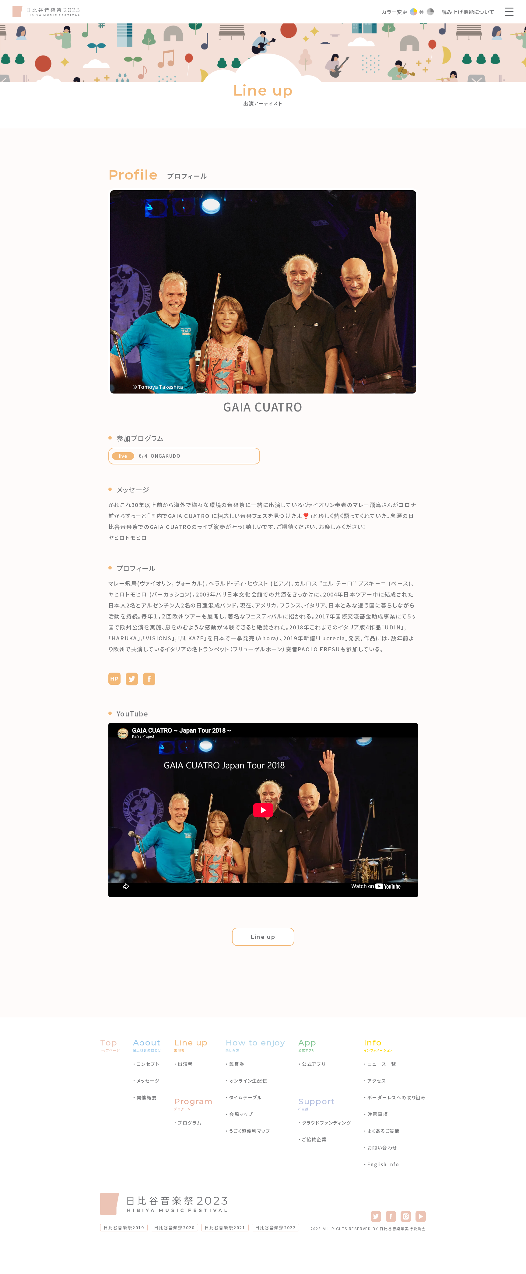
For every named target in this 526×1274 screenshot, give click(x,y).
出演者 (185, 1064)
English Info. (384, 1164)
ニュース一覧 (381, 1064)
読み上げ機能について (468, 12)
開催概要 (147, 1097)
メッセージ (148, 1080)
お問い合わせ (382, 1147)
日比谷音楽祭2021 (225, 1227)
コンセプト (148, 1064)
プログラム (190, 1122)
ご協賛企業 (314, 1139)
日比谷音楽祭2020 (174, 1227)
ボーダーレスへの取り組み (396, 1097)
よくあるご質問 (383, 1131)
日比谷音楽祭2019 (123, 1227)
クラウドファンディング (326, 1122)
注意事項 (377, 1114)
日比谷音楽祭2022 (275, 1227)
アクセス (376, 1080)
